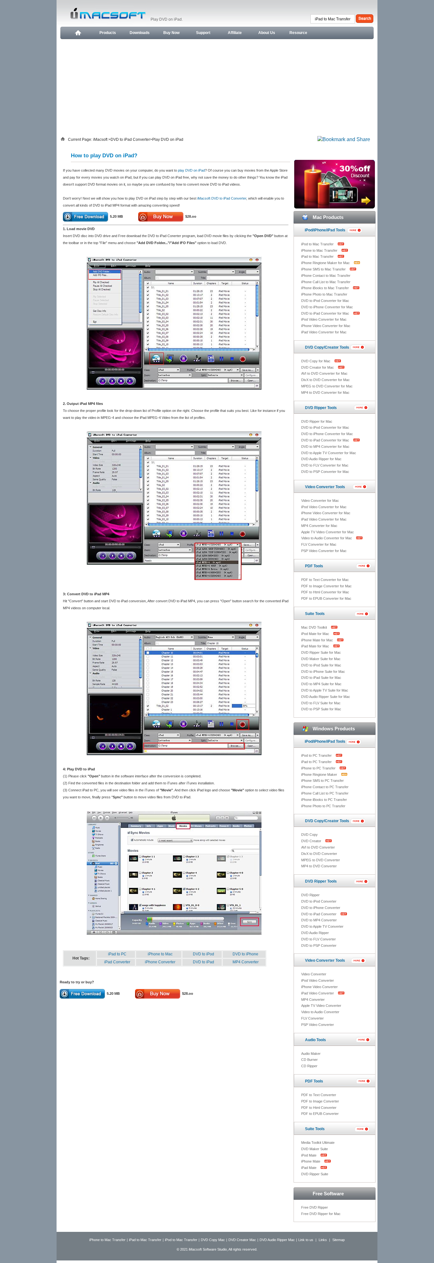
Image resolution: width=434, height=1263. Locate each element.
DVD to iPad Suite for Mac (321, 677)
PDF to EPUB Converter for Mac (326, 598)
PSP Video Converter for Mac (324, 551)
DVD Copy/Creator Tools (327, 347)
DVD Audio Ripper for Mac (321, 459)
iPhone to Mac (160, 954)
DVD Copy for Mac (316, 361)
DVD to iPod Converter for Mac (325, 301)
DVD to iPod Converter (318, 901)
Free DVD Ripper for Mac (321, 1214)
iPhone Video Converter (319, 987)
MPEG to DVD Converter (320, 860)
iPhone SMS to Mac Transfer (324, 269)
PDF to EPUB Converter (320, 1114)
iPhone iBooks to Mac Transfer (325, 288)
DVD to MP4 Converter (319, 920)
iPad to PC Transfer (317, 762)
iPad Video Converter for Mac (324, 332)
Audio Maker (311, 1053)
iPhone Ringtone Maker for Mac (326, 263)
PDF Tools (314, 566)
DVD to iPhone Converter (320, 908)
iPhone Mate (311, 1161)
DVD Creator (311, 841)
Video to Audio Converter (320, 1012)
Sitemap (338, 1240)
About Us (266, 33)
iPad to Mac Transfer (318, 256)
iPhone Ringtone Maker (319, 774)
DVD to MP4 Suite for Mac (321, 684)
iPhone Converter (160, 962)
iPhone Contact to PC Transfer (325, 787)
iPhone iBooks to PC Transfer (324, 800)
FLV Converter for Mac (318, 544)
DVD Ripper (310, 895)
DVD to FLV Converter (318, 939)
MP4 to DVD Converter (319, 866)
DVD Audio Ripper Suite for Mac (325, 697)
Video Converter (313, 974)
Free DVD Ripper (314, 1207)
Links (323, 1240)
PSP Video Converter (317, 1025)
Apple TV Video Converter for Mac (327, 532)
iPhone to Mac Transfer (319, 250)
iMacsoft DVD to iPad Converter (221, 198)
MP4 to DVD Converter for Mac (325, 392)
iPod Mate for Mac (315, 634)
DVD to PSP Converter (318, 945)
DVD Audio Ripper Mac (277, 1240)
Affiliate (235, 33)
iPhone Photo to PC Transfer (323, 806)
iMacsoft (100, 139)
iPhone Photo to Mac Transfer (324, 294)
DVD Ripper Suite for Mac (321, 652)
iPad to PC (117, 954)
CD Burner (309, 1060)
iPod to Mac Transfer (318, 244)
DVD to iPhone (245, 954)
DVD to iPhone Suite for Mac (323, 671)
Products (107, 33)
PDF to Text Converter (318, 1095)
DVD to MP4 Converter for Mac (325, 446)
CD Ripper (309, 1066)
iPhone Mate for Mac (317, 640)
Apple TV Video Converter (321, 1005)
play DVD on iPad (191, 170)
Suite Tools (315, 613)
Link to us (305, 1240)
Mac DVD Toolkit (314, 627)
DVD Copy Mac (213, 1240)
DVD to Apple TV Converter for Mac (328, 453)
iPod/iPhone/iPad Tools (325, 230)
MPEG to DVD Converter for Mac (327, 386)
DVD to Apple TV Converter (322, 926)
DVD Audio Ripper (315, 933)
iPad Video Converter (318, 993)
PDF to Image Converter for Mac (326, 586)
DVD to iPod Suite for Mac (321, 665)
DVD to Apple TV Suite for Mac (324, 690)
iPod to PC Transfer (317, 755)
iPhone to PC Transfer (318, 768)
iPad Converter (117, 962)
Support (203, 33)
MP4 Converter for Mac (319, 526)
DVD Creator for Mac (318, 367)
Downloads (140, 33)
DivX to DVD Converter (319, 854)
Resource (298, 33)
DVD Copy (309, 834)
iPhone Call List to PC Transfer (325, 793)
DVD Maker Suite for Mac (321, 659)
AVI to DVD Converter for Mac (324, 373)
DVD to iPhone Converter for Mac (327, 307)
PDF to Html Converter (318, 1107)
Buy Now (171, 33)
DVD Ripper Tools (321, 408)
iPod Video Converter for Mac (324, 319)
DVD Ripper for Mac (316, 421)
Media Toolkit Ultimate (318, 1142)
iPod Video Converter (317, 980)
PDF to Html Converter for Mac (325, 592)
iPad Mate (309, 1168)
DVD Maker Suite (314, 1149)
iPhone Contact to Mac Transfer (325, 275)
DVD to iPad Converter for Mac (325, 313)
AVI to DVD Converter (318, 847)
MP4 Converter (246, 962)
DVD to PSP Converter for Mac (325, 472)
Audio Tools (315, 1040)
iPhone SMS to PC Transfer (322, 780)
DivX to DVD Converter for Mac (325, 380)
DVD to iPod (203, 954)
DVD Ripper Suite (314, 1174)
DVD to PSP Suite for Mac (321, 709)
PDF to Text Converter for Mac (325, 580)
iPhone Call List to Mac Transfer (325, 282)
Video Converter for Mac (320, 500)
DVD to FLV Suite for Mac (321, 703)
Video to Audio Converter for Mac (327, 538)
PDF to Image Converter (320, 1101)
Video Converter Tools (325, 487)
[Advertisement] (217, 86)
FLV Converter (312, 1018)
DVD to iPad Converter (130, 139)
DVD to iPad (203, 962)
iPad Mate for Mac (315, 646)
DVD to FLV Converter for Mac (325, 465)
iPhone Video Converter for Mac (325, 326)
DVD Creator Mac (242, 1240)
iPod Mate (309, 1155)
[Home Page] (77, 33)
